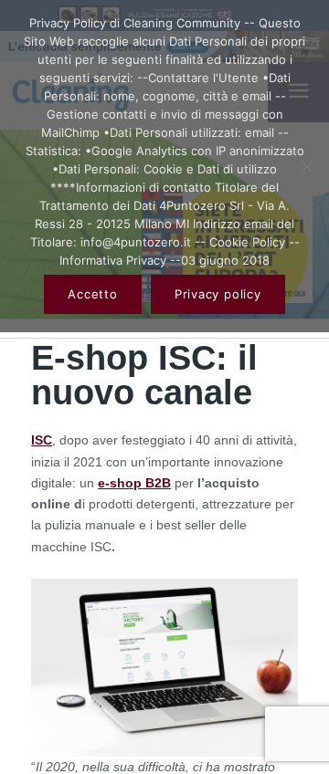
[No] (306, 166)
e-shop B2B (134, 483)
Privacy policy (218, 294)
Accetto (92, 294)
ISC (41, 440)
